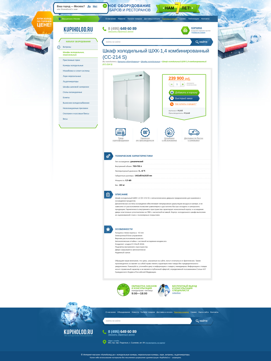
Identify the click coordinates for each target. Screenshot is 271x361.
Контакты (205, 19)
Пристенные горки (71, 60)
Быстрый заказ (183, 98)
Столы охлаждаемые (72, 92)
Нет (95, 6)
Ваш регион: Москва (71, 19)
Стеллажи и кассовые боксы (76, 114)
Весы (65, 119)
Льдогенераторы (70, 81)
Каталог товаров (135, 19)
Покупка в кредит (169, 19)
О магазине (111, 19)
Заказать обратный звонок (120, 31)
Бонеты (66, 97)
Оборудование (123, 312)
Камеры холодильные (73, 65)
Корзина (185, 30)
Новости (121, 19)
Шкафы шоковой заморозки (76, 87)
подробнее (176, 293)
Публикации (193, 19)
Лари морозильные (72, 76)
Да (89, 6)
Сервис (183, 19)
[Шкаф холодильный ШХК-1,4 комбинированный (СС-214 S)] (131, 124)
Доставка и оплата (152, 19)
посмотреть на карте (155, 343)
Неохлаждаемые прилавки (75, 108)
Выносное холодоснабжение (76, 103)
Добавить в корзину (186, 92)
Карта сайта (204, 312)
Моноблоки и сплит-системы (76, 71)
